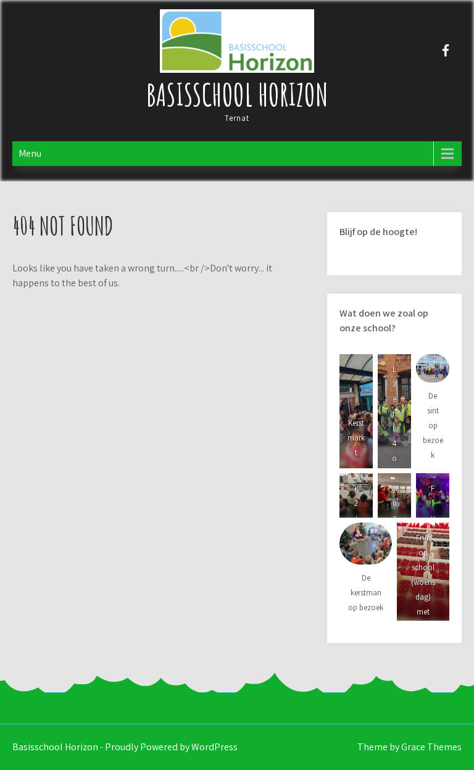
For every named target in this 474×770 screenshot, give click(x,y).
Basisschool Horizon (237, 94)
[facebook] (446, 50)
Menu (30, 153)
